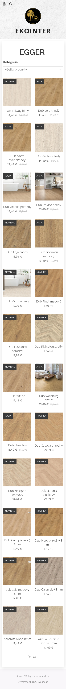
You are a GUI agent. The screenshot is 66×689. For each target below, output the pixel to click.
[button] (10, 4)
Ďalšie (32, 657)
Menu (62, 4)
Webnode (43, 682)
